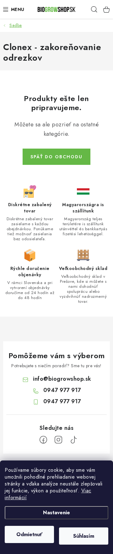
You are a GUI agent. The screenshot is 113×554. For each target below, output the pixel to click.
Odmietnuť (29, 534)
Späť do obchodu (56, 157)
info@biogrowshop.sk (62, 379)
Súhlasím (83, 536)
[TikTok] (73, 440)
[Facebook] (43, 440)
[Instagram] (58, 440)
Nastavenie (56, 512)
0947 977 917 (62, 390)
